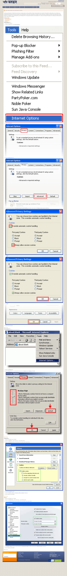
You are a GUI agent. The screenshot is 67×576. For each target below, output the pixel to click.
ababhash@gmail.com (55, 556)
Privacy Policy (36, 556)
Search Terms (20, 555)
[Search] (63, 6)
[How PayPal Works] (51, 560)
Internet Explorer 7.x (8, 18)
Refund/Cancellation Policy (38, 554)
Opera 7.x (6, 21)
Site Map (19, 554)
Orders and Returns (37, 557)
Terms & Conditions (37, 555)
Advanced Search (20, 556)
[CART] (58, 4)
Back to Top (6, 327)
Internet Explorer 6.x (8, 19)
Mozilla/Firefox (7, 20)
